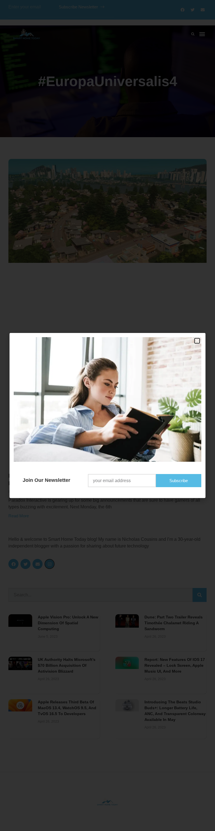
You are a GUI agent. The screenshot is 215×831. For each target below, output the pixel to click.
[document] (107, 415)
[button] (197, 341)
